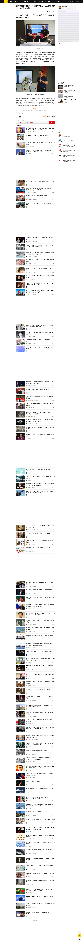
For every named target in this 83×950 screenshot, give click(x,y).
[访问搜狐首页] (7, 2)
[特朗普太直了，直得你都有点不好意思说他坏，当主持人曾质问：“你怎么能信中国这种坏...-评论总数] (53, 286)
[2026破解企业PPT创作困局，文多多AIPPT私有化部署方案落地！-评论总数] (53, 350)
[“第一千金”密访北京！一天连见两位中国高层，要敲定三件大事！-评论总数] (53, 700)
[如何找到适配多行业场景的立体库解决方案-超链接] (20, 752)
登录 (77, 1)
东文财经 (29, 784)
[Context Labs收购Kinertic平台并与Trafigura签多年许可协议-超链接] (20, 653)
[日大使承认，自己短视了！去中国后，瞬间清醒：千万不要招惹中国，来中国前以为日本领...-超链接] (20, 799)
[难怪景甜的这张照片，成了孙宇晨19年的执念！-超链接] (20, 137)
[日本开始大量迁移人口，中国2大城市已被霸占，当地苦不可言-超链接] (20, 270)
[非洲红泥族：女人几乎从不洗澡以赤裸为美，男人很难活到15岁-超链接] (20, 875)
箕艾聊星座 (29, 853)
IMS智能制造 (30, 846)
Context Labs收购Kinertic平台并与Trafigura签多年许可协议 (40, 651)
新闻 (11, 1)
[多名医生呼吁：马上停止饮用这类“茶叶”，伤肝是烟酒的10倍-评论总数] (53, 669)
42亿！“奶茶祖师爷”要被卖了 (33, 781)
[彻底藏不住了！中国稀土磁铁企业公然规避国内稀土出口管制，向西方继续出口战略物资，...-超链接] (20, 254)
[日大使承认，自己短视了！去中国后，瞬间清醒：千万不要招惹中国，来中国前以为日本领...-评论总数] (53, 800)
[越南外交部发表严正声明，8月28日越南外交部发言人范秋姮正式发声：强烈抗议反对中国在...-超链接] (20, 130)
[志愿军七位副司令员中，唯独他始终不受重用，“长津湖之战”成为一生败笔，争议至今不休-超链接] (20, 247)
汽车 (18, 1)
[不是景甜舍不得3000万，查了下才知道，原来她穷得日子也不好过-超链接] (20, 205)
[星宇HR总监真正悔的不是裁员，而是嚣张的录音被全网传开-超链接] (20, 183)
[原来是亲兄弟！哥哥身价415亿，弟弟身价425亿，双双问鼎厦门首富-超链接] (20, 914)
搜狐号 (60, 132)
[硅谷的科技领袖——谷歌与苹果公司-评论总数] (53, 815)
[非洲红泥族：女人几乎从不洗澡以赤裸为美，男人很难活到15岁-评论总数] (53, 876)
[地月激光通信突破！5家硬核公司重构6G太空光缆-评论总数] (53, 551)
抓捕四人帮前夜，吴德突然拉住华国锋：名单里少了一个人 (40, 689)
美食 (59, 1)
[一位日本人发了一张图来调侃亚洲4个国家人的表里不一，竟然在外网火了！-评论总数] (53, 723)
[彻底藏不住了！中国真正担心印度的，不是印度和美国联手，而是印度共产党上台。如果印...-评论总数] (53, 892)
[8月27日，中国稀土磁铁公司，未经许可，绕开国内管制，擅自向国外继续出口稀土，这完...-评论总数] (53, 328)
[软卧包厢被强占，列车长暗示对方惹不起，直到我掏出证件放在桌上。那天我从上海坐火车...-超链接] (20, 745)
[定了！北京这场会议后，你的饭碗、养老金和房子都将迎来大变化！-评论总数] (53, 838)
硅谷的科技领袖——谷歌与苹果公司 (35, 811)
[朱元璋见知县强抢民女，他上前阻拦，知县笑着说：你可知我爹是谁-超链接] (20, 684)
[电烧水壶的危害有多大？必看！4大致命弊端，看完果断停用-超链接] (20, 882)
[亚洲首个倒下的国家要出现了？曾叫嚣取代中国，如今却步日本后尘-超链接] (20, 714)
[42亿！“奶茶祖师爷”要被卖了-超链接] (20, 783)
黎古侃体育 (29, 777)
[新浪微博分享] (49, 11)
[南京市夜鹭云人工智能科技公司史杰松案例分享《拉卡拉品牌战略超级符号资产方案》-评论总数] (53, 385)
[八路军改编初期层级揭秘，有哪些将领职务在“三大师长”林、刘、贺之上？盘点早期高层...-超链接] (20, 760)
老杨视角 (29, 487)
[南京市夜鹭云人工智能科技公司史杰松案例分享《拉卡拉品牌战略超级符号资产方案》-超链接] (20, 384)
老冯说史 (29, 480)
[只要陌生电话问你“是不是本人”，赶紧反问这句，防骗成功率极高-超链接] (20, 542)
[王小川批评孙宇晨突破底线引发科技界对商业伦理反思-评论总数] (53, 593)
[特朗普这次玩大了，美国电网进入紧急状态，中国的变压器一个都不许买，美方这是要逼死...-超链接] (20, 486)
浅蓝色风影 (29, 815)
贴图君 (29, 416)
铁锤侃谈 (29, 700)
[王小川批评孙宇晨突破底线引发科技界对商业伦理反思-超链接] (20, 592)
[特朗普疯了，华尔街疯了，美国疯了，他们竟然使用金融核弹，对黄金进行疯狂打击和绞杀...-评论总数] (53, 831)
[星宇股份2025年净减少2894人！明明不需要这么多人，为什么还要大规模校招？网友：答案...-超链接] (20, 707)
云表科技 (29, 343)
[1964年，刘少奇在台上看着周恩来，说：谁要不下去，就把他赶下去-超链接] (20, 478)
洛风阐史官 (29, 716)
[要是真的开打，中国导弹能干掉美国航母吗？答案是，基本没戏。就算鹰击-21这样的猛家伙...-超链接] (20, 806)
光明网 (29, 900)
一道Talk (29, 336)
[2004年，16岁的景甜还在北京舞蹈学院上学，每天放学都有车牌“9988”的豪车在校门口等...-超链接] (20, 660)
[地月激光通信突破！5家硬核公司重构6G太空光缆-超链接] (20, 550)
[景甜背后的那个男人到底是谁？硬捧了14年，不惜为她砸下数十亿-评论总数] (53, 638)
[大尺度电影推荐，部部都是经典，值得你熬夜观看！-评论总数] (53, 536)
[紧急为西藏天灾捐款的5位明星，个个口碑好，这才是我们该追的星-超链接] (20, 240)
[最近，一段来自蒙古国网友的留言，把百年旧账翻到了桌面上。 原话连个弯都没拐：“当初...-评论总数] (53, 770)
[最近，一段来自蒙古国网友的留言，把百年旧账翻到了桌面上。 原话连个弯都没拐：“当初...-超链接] (20, 768)
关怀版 (73, 1)
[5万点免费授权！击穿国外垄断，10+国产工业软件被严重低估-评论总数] (53, 343)
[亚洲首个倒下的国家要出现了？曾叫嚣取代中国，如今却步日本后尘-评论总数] (53, 716)
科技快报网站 (29, 11)
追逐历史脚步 (30, 256)
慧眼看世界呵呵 (30, 551)
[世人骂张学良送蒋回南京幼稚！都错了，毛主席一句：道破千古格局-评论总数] (53, 862)
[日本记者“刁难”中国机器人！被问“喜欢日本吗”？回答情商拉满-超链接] (20, 821)
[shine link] (44, 116)
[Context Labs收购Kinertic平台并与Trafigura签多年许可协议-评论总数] (53, 654)
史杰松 (29, 385)
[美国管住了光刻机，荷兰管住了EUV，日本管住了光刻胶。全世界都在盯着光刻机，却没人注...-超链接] (20, 422)
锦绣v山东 (29, 146)
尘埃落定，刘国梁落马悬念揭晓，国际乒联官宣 (37, 389)
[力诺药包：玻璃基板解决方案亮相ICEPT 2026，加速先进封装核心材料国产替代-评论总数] (53, 739)
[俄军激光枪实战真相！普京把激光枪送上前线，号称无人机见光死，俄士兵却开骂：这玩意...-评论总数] (53, 494)
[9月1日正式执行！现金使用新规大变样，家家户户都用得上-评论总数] (53, 869)
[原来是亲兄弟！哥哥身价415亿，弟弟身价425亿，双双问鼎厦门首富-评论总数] (53, 916)
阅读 (66, 92)
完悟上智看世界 (30, 529)
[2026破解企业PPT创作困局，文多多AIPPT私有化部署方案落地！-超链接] (20, 349)
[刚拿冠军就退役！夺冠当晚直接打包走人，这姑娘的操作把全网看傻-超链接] (20, 398)
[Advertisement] (35, 222)
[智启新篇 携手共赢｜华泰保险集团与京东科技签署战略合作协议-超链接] (20, 898)
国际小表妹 (29, 131)
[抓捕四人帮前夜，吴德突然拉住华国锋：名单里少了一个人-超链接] (20, 691)
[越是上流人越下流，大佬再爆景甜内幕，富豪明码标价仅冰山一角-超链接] (20, 278)
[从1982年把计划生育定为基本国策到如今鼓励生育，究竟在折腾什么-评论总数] (53, 907)
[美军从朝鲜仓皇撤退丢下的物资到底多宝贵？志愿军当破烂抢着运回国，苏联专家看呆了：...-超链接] (20, 729)
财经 (39, 1)
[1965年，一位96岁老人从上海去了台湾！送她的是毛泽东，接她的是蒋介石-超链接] (20, 528)
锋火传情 (29, 631)
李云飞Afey (29, 822)
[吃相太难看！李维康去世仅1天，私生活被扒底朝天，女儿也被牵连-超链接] (20, 334)
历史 (52, 1)
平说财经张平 (30, 263)
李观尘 (29, 869)
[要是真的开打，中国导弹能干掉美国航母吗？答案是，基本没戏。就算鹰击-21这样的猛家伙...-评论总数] (53, 808)
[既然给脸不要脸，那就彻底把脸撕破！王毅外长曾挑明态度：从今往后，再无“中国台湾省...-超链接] (20, 152)
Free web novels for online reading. (58, 43)
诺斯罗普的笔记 (30, 400)
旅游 (25, 1)
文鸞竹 (29, 407)
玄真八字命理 (30, 199)
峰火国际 (29, 153)
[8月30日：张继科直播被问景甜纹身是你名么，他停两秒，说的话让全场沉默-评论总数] (53, 777)
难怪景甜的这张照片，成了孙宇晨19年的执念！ (37, 135)
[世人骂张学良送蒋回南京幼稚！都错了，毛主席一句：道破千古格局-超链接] (20, 860)
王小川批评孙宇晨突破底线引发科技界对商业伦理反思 (39, 590)
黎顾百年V (29, 272)
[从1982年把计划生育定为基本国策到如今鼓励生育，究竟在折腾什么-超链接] (20, 906)
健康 (49, 1)
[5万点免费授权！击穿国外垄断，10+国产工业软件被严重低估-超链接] (20, 342)
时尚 (32, 1)
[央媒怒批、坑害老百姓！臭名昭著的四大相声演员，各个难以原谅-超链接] (20, 436)
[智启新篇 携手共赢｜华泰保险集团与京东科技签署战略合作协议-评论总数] (53, 900)
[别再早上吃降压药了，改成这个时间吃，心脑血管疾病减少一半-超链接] (20, 471)
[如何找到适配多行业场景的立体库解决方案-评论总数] (53, 754)
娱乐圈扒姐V (30, 241)
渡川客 (29, 544)
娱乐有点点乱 (30, 892)
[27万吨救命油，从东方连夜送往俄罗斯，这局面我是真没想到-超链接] (20, 852)
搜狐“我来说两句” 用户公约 (20, 117)
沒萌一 (29, 884)
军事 (56, 1)
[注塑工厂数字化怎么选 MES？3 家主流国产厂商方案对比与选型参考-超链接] (20, 844)
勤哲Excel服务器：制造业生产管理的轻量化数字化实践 (39, 788)
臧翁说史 (29, 876)
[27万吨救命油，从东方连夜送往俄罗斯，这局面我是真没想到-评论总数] (53, 853)
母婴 (45, 1)
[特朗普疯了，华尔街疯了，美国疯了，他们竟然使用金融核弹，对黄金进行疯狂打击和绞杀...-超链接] (20, 830)
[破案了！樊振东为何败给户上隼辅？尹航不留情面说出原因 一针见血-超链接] (20, 599)
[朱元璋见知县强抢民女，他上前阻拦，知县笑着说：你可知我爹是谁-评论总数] (53, 685)
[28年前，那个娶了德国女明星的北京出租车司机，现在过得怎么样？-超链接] (20, 406)
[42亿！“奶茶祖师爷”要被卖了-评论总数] (53, 784)
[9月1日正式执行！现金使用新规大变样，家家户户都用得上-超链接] (20, 868)
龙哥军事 (29, 678)
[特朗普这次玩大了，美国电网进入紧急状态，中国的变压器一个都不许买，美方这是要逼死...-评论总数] (53, 487)
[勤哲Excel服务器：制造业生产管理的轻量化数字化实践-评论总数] (53, 792)
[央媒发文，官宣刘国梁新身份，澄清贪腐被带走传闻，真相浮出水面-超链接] (20, 676)
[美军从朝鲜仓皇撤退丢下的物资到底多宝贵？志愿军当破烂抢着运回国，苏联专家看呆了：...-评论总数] (53, 730)
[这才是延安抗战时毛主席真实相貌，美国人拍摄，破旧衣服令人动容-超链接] (20, 429)
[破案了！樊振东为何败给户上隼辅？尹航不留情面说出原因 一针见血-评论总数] (53, 600)
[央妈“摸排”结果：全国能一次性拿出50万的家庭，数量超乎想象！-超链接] (20, 262)
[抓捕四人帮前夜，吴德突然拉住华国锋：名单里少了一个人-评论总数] (53, 692)
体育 (15, 1)
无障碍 (70, 1)
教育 (28, 1)
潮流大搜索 (29, 685)
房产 (22, 1)
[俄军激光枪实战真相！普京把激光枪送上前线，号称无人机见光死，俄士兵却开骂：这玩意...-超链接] (20, 493)
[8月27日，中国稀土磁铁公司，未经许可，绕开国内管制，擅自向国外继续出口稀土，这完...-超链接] (20, 327)
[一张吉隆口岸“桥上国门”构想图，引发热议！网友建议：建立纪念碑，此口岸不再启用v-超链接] (20, 414)
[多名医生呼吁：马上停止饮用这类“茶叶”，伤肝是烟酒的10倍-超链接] (20, 668)
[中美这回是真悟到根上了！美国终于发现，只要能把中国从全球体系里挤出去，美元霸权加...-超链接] (20, 190)
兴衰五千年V (30, 862)
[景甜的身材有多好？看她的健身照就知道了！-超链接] (20, 198)
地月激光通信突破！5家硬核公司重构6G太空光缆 (38, 548)
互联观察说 (29, 792)
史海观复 (29, 586)
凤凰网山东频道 (30, 739)
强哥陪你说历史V (30, 907)
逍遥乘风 (29, 662)
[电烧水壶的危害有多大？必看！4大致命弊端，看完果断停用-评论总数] (53, 884)
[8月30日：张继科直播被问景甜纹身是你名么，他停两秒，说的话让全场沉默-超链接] (20, 776)
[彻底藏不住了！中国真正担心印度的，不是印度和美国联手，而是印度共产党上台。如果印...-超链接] (20, 891)
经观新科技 (29, 593)
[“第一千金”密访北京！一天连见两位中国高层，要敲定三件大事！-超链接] (20, 698)
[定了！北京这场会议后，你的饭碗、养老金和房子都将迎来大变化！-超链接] (20, 837)
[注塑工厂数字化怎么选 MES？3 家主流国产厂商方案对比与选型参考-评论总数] (53, 846)
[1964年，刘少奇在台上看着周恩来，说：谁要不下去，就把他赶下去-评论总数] (53, 480)
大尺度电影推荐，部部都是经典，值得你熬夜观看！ (38, 533)
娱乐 (42, 1)
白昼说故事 (29, 838)
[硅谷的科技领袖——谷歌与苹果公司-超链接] (20, 814)
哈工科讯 (29, 754)
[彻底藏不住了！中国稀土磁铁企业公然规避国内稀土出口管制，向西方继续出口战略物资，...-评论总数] (53, 256)
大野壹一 (29, 800)
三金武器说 (29, 423)
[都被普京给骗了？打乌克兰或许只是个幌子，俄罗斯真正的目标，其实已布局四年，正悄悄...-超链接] (20, 607)
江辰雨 (29, 916)
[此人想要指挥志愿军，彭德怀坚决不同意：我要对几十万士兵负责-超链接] (20, 622)
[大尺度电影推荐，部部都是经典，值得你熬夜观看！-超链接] (20, 535)
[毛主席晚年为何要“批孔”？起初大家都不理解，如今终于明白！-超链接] (20, 584)
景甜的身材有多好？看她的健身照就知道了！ (37, 196)
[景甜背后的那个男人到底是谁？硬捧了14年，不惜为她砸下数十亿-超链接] (20, 637)
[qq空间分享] (52, 11)
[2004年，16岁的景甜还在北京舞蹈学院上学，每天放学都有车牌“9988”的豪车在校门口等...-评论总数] (53, 662)
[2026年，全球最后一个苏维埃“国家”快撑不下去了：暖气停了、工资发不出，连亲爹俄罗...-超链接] (20, 292)
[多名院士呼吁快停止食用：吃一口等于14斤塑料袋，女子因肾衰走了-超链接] (20, 145)
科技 (35, 1)
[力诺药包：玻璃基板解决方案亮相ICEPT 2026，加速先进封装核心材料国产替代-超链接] (20, 738)
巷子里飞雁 (29, 624)
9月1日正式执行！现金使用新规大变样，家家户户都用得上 (40, 865)
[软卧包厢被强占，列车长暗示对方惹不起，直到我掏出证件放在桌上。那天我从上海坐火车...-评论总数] (53, 746)
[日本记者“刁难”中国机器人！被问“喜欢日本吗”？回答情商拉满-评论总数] (53, 822)
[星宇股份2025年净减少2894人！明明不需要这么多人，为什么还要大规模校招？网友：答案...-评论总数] (53, 708)
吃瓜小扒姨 (29, 139)
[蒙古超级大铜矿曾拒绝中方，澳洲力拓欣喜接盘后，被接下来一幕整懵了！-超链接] (20, 630)
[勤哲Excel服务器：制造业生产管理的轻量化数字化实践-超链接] (20, 790)
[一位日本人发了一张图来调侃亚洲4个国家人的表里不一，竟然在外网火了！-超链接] (20, 722)
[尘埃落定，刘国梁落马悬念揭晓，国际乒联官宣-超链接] (20, 391)
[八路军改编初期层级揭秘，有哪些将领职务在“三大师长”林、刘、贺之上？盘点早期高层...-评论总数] (53, 761)
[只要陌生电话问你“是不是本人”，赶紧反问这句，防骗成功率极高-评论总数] (53, 544)
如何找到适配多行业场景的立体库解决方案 (36, 750)
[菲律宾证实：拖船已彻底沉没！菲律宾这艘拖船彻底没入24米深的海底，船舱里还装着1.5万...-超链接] (20, 646)
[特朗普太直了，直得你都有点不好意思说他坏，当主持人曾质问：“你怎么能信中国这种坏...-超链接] (20, 285)
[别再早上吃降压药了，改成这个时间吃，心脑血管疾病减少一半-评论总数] (53, 472)
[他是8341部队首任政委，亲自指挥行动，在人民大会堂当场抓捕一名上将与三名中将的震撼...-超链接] (20, 615)
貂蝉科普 (29, 438)
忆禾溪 (29, 279)
